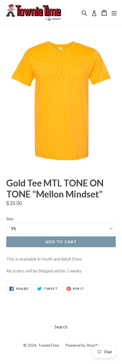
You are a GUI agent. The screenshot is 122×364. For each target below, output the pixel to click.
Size (9, 218)
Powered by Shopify (82, 345)
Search (61, 326)
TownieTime (48, 345)
